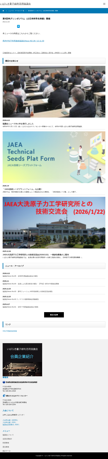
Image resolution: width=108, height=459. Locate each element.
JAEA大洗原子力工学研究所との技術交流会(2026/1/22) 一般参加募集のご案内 (36, 255)
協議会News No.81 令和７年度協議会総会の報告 (20, 307)
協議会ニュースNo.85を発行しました (18, 124)
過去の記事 (54, 315)
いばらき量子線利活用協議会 (15, 4)
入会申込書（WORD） (11, 420)
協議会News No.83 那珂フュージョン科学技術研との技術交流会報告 (28, 291)
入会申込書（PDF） (10, 422)
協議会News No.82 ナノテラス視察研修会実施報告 (21, 299)
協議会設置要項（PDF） (11, 425)
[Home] (4, 11)
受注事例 (6, 447)
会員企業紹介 (7, 439)
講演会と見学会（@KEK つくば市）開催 (56, 53)
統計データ (7, 451)
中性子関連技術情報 (10, 331)
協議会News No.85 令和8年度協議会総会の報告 (20, 276)
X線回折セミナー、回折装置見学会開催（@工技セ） (22, 53)
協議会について (8, 435)
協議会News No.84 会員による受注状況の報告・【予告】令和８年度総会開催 (31, 284)
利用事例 (6, 443)
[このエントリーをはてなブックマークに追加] (18, 27)
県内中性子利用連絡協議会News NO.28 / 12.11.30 (23, 41)
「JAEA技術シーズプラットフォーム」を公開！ (23, 189)
